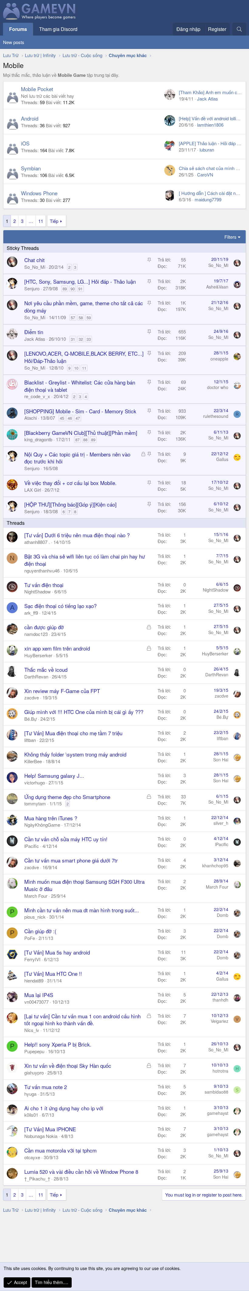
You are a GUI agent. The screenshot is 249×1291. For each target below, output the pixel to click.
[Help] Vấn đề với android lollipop (211, 118)
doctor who (217, 387)
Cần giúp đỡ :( (40, 931)
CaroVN (205, 174)
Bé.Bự (30, 719)
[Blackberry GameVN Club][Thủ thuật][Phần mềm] (80, 432)
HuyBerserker (38, 655)
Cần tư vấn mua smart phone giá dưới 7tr (71, 860)
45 (62, 418)
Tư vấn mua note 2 (45, 1087)
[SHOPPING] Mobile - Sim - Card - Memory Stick (80, 411)
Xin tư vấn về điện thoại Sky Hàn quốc (67, 1065)
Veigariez (219, 1021)
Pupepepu (34, 1051)
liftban (30, 740)
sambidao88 (216, 1092)
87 (77, 439)
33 (89, 339)
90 (72, 289)
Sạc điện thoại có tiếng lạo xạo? (60, 606)
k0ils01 (31, 1115)
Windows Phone (39, 193)
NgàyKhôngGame (42, 824)
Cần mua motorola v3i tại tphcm (60, 1150)
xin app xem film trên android (57, 648)
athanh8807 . (37, 542)
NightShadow (37, 591)
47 (78, 418)
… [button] (31, 221)
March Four (35, 896)
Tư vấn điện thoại (43, 585)
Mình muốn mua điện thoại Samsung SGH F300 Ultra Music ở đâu (84, 885)
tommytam (35, 803)
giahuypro (34, 1072)
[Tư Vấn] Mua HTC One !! (53, 973)
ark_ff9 (31, 613)
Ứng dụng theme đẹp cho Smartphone (67, 797)
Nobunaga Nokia (40, 1136)
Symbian (31, 168)
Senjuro (31, 288)
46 (70, 418)
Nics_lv (31, 1030)
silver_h (220, 823)
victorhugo (34, 782)
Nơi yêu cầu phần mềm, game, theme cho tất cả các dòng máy (83, 306)
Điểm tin (33, 332)
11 (40, 221)
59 (89, 317)
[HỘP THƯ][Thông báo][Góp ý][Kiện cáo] (70, 504)
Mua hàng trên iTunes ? (50, 818)
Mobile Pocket (37, 89)
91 (80, 289)
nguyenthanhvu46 (42, 570)
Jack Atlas (207, 98)
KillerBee (33, 761)
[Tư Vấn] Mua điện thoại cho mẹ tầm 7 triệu (73, 733)
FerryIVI (32, 959)
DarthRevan (36, 676)
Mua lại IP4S (38, 995)
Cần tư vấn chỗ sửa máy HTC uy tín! (65, 839)
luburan (207, 149)
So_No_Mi (34, 267)
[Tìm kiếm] (239, 29)
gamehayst (217, 1113)
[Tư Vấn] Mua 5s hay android (57, 952)
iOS (25, 143)
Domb (222, 915)
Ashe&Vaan (217, 287)
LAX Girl (32, 490)
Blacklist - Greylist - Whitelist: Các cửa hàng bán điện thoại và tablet (79, 385)
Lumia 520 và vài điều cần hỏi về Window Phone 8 (81, 1171)
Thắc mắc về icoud (45, 669)
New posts (13, 42)
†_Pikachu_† (37, 1178)
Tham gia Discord (58, 29)
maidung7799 (208, 199)
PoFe (29, 938)
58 (81, 317)
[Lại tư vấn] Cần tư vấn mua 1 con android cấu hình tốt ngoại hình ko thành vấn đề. (82, 1019)
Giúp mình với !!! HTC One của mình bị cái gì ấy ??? (83, 712)
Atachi (30, 418)
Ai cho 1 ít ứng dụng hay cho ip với (63, 1108)
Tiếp (54, 221)
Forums (18, 29)
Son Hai (220, 759)
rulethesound (215, 416)
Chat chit (34, 260)
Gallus (222, 459)
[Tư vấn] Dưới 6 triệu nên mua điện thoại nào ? (77, 535)
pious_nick (35, 917)
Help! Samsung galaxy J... (54, 775)
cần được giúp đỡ (44, 627)
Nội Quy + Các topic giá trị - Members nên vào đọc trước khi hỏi (77, 457)
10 (76, 368)
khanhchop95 (215, 865)
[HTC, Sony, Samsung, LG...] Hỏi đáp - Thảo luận (80, 281)
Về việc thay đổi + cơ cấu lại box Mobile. (70, 483)
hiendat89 (33, 980)
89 (65, 289)
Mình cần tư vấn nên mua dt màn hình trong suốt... (81, 910)
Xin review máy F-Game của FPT (62, 691)
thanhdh (220, 1000)
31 (73, 339)
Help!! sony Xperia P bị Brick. (57, 1044)
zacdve (31, 697)
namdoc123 (36, 634)
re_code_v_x (37, 396)
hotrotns (220, 1071)
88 (85, 439)
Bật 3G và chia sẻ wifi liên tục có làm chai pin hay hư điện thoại (84, 559)
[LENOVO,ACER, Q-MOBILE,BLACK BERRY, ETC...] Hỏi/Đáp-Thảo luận (84, 357)
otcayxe (32, 1157)
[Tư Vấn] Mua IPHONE (50, 1129)
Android (29, 118)
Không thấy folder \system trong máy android (75, 754)
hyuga (30, 1094)
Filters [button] (230, 237)
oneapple (219, 359)
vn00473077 (36, 1002)
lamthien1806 (210, 124)
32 (81, 339)
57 (73, 317)
